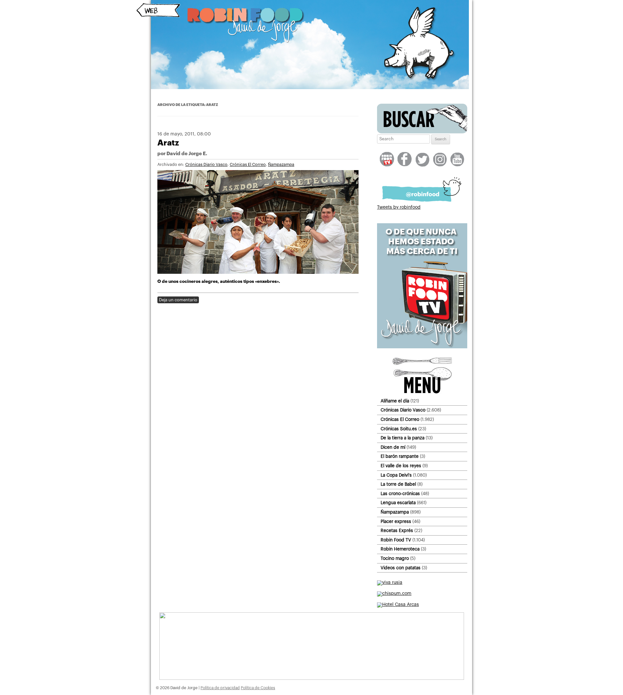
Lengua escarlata (398, 503)
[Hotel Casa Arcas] (398, 604)
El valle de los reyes (401, 466)
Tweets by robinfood (399, 207)
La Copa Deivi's (396, 475)
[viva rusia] (389, 582)
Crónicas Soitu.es (399, 429)
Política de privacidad (220, 688)
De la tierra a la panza (402, 438)
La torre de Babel (398, 484)
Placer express (396, 521)
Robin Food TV (396, 540)
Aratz (168, 143)
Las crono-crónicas (400, 494)
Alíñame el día (395, 401)
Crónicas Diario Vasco (206, 165)
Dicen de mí (393, 447)
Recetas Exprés (397, 530)
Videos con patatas (401, 568)
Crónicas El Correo (248, 165)
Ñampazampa (281, 165)
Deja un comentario (178, 300)
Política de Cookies (258, 688)
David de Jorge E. (186, 153)
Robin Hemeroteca (400, 549)
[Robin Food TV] (422, 347)
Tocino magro (395, 558)
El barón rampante (400, 456)
